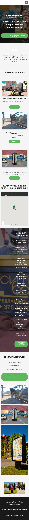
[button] (14, 35)
